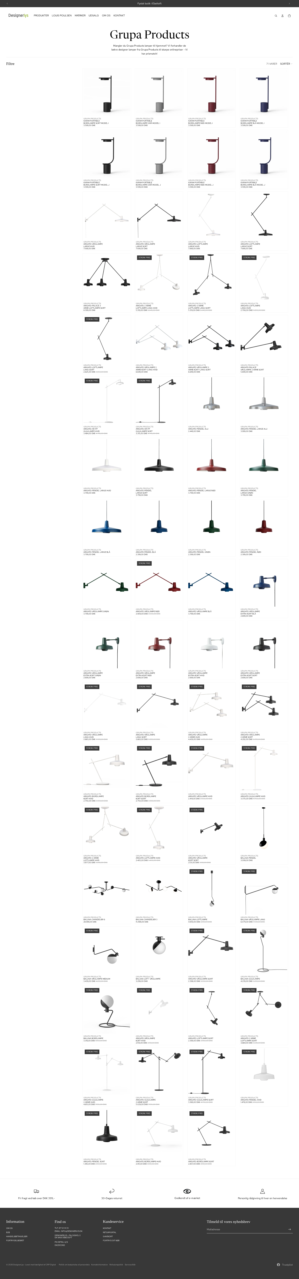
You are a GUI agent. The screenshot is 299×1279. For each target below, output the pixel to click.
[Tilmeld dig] (290, 1229)
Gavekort (108, 1236)
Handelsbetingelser (16, 1236)
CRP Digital (51, 1264)
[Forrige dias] (7, 3)
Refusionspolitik (116, 1264)
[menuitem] (41, 15)
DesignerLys (18, 1264)
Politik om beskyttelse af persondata (74, 1264)
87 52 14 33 (163, 3)
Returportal (109, 1232)
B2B (8, 1232)
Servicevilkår (130, 1264)
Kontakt (107, 1228)
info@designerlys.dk (71, 1231)
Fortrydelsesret (15, 1240)
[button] (286, 63)
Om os (9, 1228)
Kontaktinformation (99, 1264)
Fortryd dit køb (111, 1240)
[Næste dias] (289, 3)
